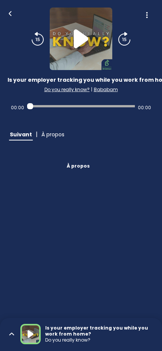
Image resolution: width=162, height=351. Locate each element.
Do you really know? (67, 89)
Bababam (106, 89)
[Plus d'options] (146, 15)
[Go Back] (10, 13)
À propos (78, 166)
